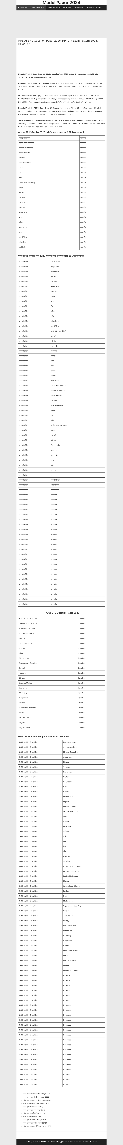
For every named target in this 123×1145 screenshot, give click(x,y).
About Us (85, 1142)
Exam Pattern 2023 (38, 8)
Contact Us (93, 1142)
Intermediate (79, 8)
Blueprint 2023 (23, 8)
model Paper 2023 (54, 8)
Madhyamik (67, 8)
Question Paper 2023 (94, 8)
